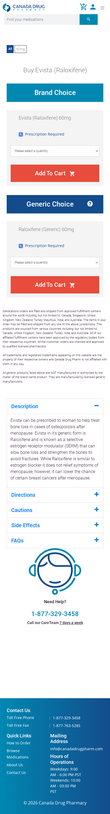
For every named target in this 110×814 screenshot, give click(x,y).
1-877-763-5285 (66, 725)
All (10, 49)
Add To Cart (55, 173)
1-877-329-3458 (55, 614)
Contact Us (16, 772)
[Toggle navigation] (102, 7)
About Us (15, 764)
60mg (20, 49)
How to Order (19, 742)
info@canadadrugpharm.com (76, 748)
